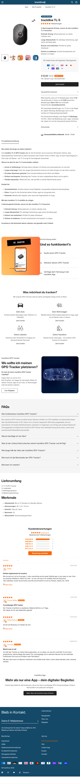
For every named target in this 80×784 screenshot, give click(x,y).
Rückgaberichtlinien (8, 754)
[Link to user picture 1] (7, 588)
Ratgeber (44, 722)
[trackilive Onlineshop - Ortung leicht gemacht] (40, 2)
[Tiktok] (20, 772)
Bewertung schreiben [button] (40, 553)
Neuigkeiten (45, 716)
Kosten (43, 751)
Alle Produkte (36, 7)
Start (26, 7)
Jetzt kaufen (20, 321)
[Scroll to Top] (76, 773)
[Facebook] (2, 772)
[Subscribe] (36, 721)
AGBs (3, 744)
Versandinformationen (9, 757)
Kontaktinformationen (9, 751)
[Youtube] (14, 772)
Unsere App (45, 747)
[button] (76, 2)
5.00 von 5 (45, 533)
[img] (7, 566)
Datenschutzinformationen (11, 747)
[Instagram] (8, 772)
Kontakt (44, 754)
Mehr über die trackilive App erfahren (40, 693)
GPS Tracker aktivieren (49, 741)
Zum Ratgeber (9, 390)
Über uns (44, 719)
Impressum (5, 741)
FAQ (42, 744)
